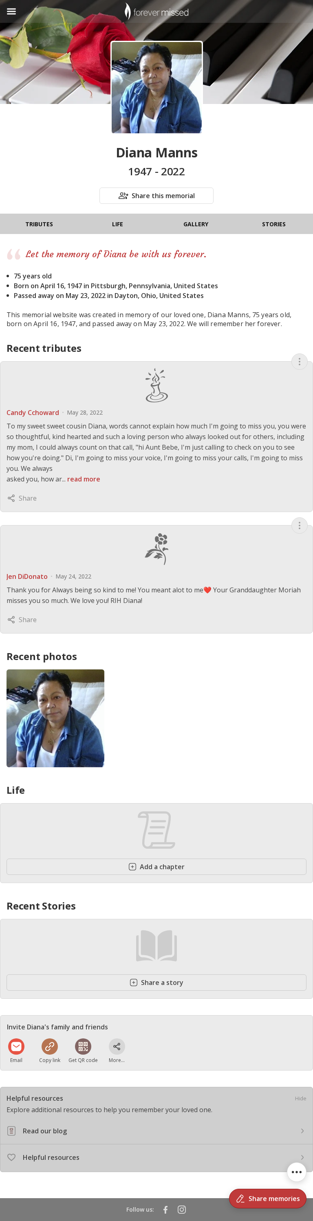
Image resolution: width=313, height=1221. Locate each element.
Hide (300, 1098)
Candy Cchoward (33, 412)
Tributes (39, 224)
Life (117, 224)
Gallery (195, 224)
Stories (274, 224)
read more (83, 479)
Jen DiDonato (27, 576)
